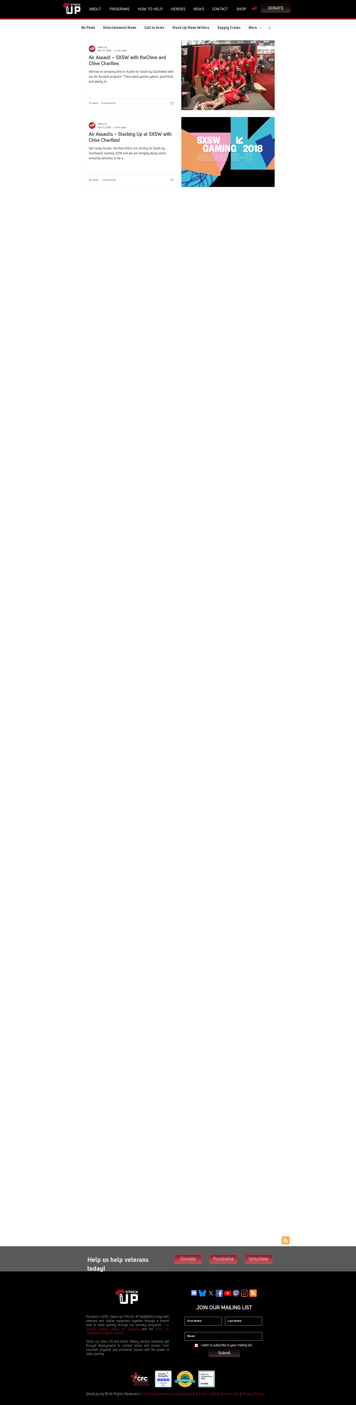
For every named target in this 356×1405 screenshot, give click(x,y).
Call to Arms (154, 28)
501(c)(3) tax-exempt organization (166, 1394)
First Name (192, 1313)
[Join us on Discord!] (194, 1293)
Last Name (232, 1313)
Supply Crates (228, 28)
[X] (210, 1293)
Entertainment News (119, 28)
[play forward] (221, 1379)
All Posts (88, 28)
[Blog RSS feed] (286, 1240)
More (253, 28)
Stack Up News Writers (190, 28)
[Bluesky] (202, 1293)
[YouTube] (227, 1293)
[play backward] (134, 1379)
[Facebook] (219, 1293)
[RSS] (253, 1293)
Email (188, 1329)
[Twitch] (236, 1293)
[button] (96, 9)
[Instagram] (244, 1293)
